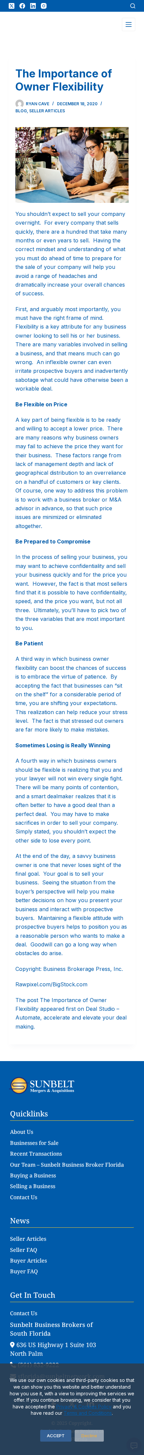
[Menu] (128, 24)
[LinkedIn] (33, 6)
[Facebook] (22, 6)
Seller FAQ (23, 1250)
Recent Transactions (36, 1153)
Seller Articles (47, 110)
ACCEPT (56, 1435)
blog (21, 110)
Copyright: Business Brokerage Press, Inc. (69, 969)
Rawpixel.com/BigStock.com (51, 984)
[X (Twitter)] (11, 6)
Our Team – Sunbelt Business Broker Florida (67, 1164)
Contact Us (23, 1197)
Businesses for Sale (34, 1143)
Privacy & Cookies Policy (84, 1406)
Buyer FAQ (24, 1271)
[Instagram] (44, 6)
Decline (89, 1435)
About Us (21, 1132)
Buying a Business (33, 1175)
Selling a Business (32, 1186)
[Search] (132, 5)
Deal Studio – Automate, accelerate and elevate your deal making (71, 1017)
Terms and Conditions (88, 1413)
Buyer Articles (28, 1260)
